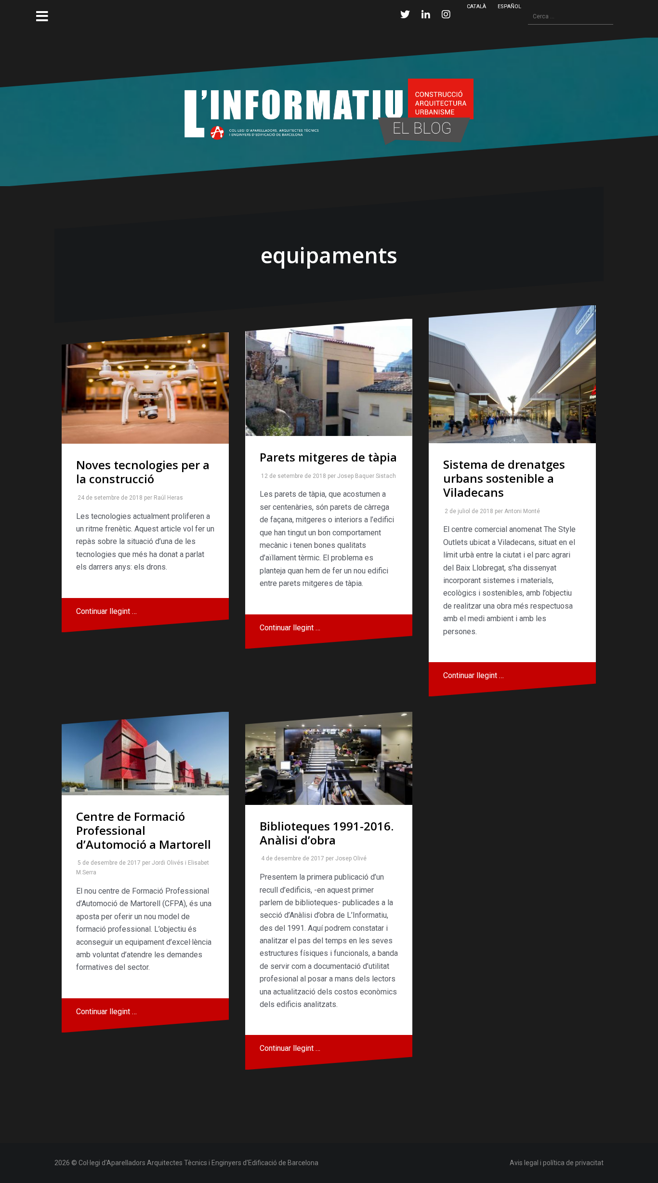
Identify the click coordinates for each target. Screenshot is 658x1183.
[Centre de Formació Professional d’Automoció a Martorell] (145, 754)
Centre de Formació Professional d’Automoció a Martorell (143, 830)
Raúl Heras (166, 497)
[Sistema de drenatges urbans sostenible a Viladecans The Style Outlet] (512, 374)
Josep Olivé (349, 858)
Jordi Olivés (166, 862)
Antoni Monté (520, 511)
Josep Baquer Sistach (364, 476)
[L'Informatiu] (329, 111)
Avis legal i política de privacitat (557, 1163)
